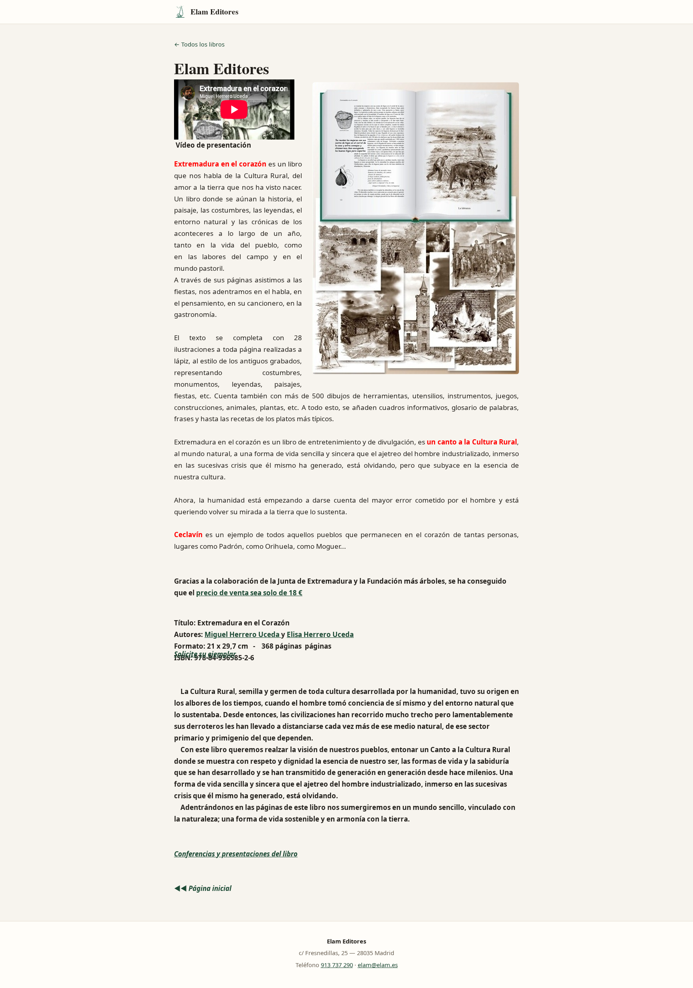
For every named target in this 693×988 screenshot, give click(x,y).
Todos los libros (203, 44)
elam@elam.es (378, 965)
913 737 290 (337, 965)
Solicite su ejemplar (205, 654)
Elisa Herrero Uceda (320, 634)
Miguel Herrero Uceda (243, 634)
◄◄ (202, 888)
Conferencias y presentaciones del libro (236, 853)
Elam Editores (214, 11)
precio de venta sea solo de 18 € (249, 592)
